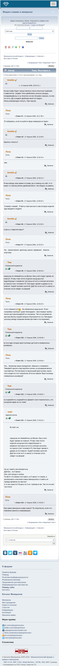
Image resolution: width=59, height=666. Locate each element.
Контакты (6, 590)
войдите (43, 21)
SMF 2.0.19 (8, 662)
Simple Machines (28, 662)
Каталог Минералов (12, 594)
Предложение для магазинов (14, 582)
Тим (9, 262)
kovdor (10, 80)
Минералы (6, 600)
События (6, 608)
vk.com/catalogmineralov (14, 625)
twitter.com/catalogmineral (15, 628)
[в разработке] (9, 268)
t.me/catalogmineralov (13, 638)
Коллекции (6, 613)
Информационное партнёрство (15, 585)
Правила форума (9, 572)
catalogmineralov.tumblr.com (16, 630)
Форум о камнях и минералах (18, 12)
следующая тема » (49, 63)
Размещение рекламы (11, 580)
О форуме (7, 566)
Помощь (5, 575)
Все (17, 66)
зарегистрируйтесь (29, 23)
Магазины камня (9, 615)
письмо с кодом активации (34, 25)
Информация (7, 610)
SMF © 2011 (17, 662)
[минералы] (9, 418)
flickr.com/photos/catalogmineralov (18, 633)
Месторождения (8, 603)
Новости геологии (9, 605)
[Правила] (23, 47)
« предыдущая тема (34, 63)
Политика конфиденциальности (15, 577)
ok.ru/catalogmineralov (13, 635)
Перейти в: (51, 536)
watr (10, 412)
